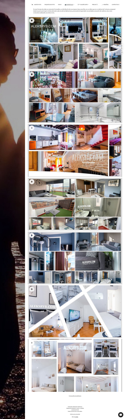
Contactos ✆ (115, 4)
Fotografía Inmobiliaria (75, 396)
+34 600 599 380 (75, 409)
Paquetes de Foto (50, 4)
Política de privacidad (75, 414)
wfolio (76, 416)
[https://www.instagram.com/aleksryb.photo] (12, 416)
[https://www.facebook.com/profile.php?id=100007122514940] (9, 416)
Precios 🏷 (95, 4)
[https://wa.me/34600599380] (16, 416)
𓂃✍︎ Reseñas (104, 4)
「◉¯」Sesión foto (36, 4)
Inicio (59, 4)
